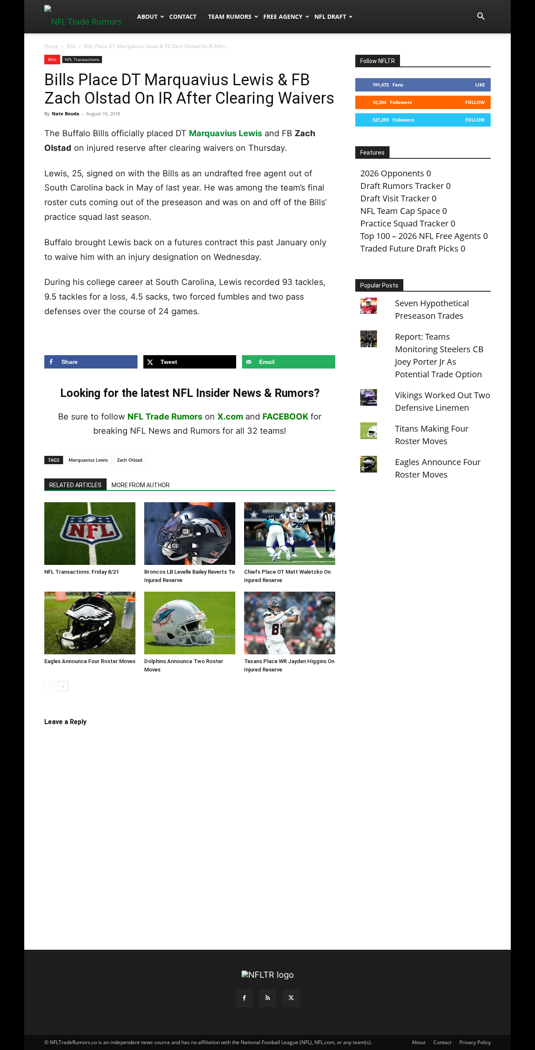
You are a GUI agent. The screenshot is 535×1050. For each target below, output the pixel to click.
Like (480, 84)
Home (51, 46)
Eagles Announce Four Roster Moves (89, 661)
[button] (481, 16)
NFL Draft (330, 16)
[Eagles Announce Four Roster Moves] (89, 623)
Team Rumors (230, 16)
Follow (475, 102)
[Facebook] (244, 998)
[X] (291, 998)
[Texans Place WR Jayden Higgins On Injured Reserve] (289, 623)
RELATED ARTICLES (75, 485)
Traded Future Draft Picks (409, 248)
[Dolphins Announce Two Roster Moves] (189, 623)
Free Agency (283, 16)
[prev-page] (49, 686)
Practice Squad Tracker (404, 223)
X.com (230, 417)
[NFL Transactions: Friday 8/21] (89, 533)
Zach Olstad (130, 460)
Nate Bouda (65, 113)
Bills (71, 46)
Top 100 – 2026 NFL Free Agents (420, 236)
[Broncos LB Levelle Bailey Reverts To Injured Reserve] (189, 533)
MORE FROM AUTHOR (141, 485)
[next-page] (63, 686)
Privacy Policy (475, 1042)
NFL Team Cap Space (400, 210)
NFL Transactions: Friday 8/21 (81, 572)
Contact (182, 16)
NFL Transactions (82, 59)
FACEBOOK (285, 417)
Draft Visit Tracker (395, 198)
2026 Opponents (392, 173)
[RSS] (267, 998)
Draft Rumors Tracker (402, 185)
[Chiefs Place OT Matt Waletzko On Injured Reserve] (289, 533)
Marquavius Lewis (225, 133)
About (147, 16)
